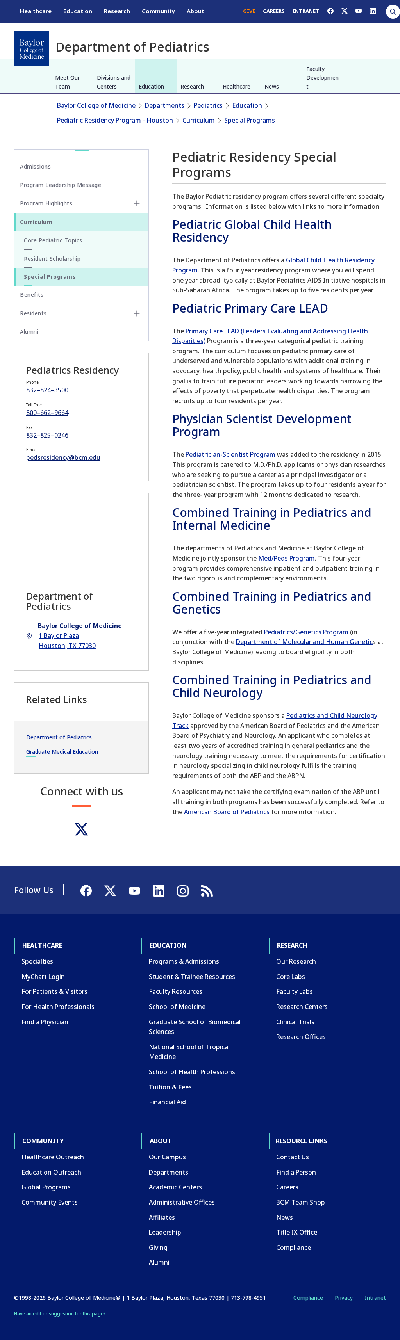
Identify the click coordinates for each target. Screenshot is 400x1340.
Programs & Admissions (184, 961)
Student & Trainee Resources (192, 976)
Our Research (296, 961)
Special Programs (249, 120)
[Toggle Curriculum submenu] (136, 222)
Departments (164, 105)
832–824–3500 (47, 390)
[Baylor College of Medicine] (31, 48)
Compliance (293, 1247)
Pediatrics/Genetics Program (306, 632)
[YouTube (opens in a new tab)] (358, 11)
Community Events (49, 1202)
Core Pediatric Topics (53, 240)
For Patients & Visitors (54, 991)
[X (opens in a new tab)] (344, 11)
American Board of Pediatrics (227, 812)
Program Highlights (46, 203)
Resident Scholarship (52, 258)
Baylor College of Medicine (96, 105)
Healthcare (36, 11)
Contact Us (292, 1157)
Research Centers (302, 1006)
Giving (158, 1247)
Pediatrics (208, 105)
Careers (287, 1187)
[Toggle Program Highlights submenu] (136, 203)
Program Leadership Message (60, 185)
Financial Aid (167, 1102)
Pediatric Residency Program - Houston (115, 120)
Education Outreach (51, 1172)
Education (77, 11)
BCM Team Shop (300, 1202)
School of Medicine (177, 1006)
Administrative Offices (182, 1202)
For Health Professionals (58, 1006)
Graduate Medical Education (62, 751)
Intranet (375, 1297)
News (271, 86)
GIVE (249, 10)
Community (158, 11)
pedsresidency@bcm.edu (63, 457)
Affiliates (162, 1217)
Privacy (344, 1297)
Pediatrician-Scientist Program (231, 454)
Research (117, 11)
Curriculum (198, 120)
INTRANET (306, 10)
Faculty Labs (294, 991)
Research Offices (301, 1036)
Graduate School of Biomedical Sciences (195, 1027)
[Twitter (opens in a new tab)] (81, 829)
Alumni (29, 331)
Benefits (31, 294)
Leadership (165, 1232)
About (195, 11)
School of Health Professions (192, 1072)
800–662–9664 (47, 412)
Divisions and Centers (113, 82)
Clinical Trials (295, 1022)
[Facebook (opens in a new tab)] (330, 11)
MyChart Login (43, 976)
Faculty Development (322, 77)
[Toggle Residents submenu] (136, 313)
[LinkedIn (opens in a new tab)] (373, 11)
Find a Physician (44, 1022)
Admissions (35, 166)
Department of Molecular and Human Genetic (304, 641)
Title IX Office (296, 1232)
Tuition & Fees (170, 1087)
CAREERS (274, 10)
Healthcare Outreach (52, 1157)
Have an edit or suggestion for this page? (60, 1313)
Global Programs (46, 1187)
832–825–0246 (47, 435)
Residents (33, 313)
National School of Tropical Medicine (189, 1052)
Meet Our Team (67, 82)
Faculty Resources (175, 991)
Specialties (37, 961)
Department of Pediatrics (59, 737)
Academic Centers (175, 1187)
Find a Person (296, 1172)
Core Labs (290, 976)
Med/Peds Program (286, 558)
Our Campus (167, 1157)
